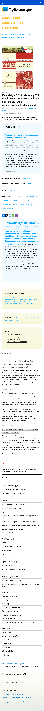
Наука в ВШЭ (29, 38)
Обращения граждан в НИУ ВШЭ (14, 504)
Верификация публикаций (10, 34)
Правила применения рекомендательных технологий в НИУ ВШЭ (20, 702)
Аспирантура (7, 565)
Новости (6, 354)
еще (17, 320)
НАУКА (5, 592)
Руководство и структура (11, 485)
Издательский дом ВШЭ (11, 636)
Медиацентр (7, 647)
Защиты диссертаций (10, 611)
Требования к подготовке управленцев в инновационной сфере (21, 136)
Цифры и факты (8, 482)
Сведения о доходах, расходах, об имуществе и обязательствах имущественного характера (20, 516)
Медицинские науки (13, 339)
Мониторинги (7, 603)
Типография (6, 643)
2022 (33, 317)
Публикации (20, 9)
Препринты (10, 28)
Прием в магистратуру (10, 561)
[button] (5, 226)
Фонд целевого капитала (11, 508)
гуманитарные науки (11, 301)
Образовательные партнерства (13, 580)
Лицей (4, 543)
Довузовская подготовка (11, 546)
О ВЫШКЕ (6, 478)
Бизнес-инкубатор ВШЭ (11, 576)
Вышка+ (5, 558)
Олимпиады (6, 550)
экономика (30, 306)
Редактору (39, 709)
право (16, 306)
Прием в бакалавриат (10, 554)
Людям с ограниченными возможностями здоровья (21, 525)
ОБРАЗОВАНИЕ (8, 539)
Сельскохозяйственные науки (17, 341)
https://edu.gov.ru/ (9, 672)
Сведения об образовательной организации (18, 521)
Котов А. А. (20, 244)
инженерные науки (25, 301)
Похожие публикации (20, 223)
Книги (6, 18)
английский (11, 190)
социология (22, 306)
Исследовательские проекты (13, 600)
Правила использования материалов (13, 38)
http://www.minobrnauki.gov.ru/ (13, 664)
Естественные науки (13, 337)
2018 (14, 320)
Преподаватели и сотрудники (13, 493)
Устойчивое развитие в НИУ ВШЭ (14, 489)
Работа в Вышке (8, 533)
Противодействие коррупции (13, 512)
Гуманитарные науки (13, 335)
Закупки (5, 500)
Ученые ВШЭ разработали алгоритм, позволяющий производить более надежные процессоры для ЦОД (21, 396)
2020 (6, 320)
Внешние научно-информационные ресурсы (18, 622)
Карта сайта (6, 706)
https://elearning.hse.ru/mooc (13, 680)
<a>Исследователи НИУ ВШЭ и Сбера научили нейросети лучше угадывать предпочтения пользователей (18, 364)
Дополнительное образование (13, 569)
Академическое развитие (11, 615)
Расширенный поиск (25, 34)
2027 (14, 317)
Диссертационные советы (12, 607)
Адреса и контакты (23, 691)
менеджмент (9, 306)
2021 (37, 317)
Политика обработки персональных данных (16, 698)
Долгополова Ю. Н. (10, 244)
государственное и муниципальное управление (21, 299)
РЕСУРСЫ (6, 628)
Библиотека (6, 632)
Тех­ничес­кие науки (13, 346)
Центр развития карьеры (11, 573)
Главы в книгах (12, 23)
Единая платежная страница (12, 529)
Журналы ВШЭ (7, 651)
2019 (10, 320)
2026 (17, 317)
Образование (26, 179)
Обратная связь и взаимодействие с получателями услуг (21, 585)
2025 (21, 317)
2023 (29, 317)
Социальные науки (13, 344)
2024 (25, 317)
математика (30, 304)
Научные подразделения (11, 596)
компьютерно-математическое (15, 304)
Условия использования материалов (14, 694)
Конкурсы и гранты (9, 619)
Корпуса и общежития (10, 497)
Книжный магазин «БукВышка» (13, 640)
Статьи (17, 18)
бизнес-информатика (12, 297)
